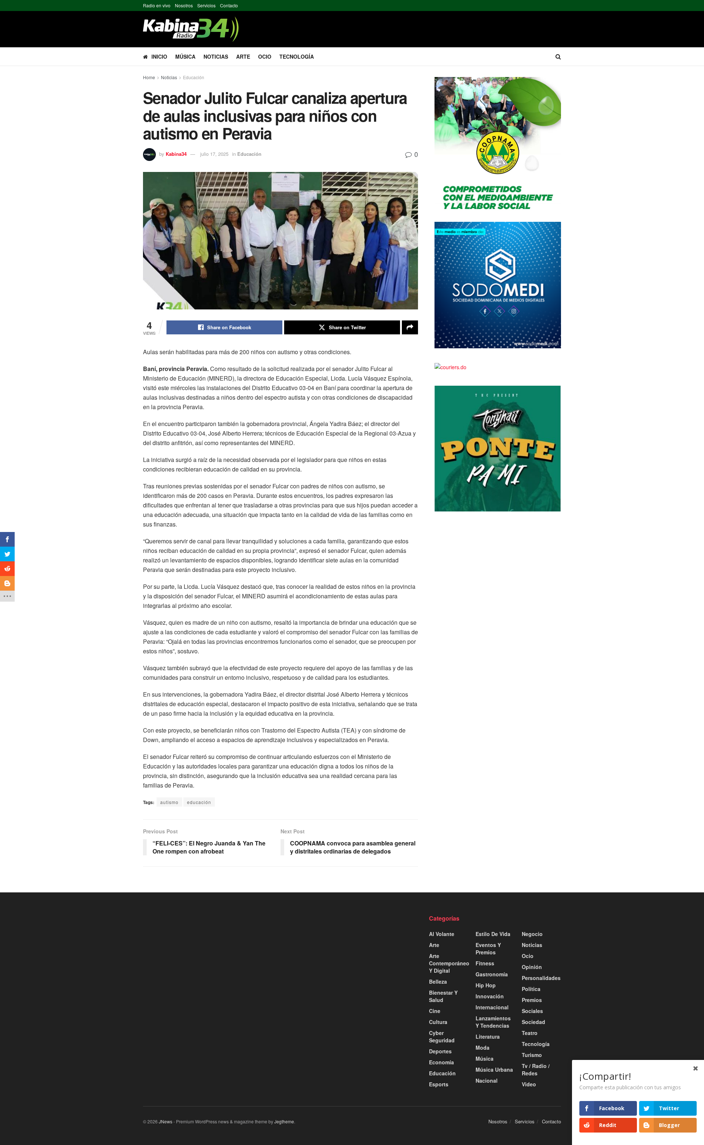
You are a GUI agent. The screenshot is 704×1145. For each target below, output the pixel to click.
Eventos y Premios (488, 948)
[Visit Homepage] (191, 29)
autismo (169, 802)
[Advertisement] (209, 965)
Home (149, 77)
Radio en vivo (156, 5)
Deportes (440, 1051)
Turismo (532, 1054)
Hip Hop (486, 985)
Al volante (441, 933)
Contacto (229, 5)
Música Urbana (494, 1069)
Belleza (438, 981)
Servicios (206, 5)
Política (531, 988)
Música (185, 56)
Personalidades (541, 977)
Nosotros (184, 5)
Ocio (264, 56)
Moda (482, 1047)
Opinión (532, 966)
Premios (532, 999)
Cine (434, 1010)
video (529, 1084)
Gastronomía (492, 974)
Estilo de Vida (493, 933)
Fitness (485, 963)
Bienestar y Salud (443, 996)
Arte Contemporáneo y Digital (449, 963)
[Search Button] (558, 56)
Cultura (438, 1021)
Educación (193, 77)
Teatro (530, 1032)
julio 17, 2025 (214, 153)
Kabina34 (176, 153)
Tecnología (296, 56)
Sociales (532, 1010)
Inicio (159, 56)
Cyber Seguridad (442, 1036)
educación (199, 802)
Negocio (532, 933)
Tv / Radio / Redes (536, 1069)
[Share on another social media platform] (410, 327)
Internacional (492, 1007)
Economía (441, 1062)
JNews (165, 1121)
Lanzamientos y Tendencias (493, 1021)
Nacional (487, 1080)
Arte (243, 56)
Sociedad (533, 1021)
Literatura (488, 1036)
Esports (438, 1084)
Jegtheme (284, 1121)
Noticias (215, 56)
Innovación (490, 996)
